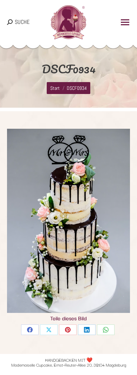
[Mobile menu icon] (125, 22)
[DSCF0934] (68, 221)
